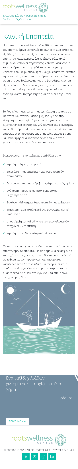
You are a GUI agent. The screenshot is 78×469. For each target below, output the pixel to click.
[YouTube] (34, 456)
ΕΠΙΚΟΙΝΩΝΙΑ (17, 421)
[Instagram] (43, 456)
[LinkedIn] (52, 456)
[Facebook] (26, 456)
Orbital (70, 450)
